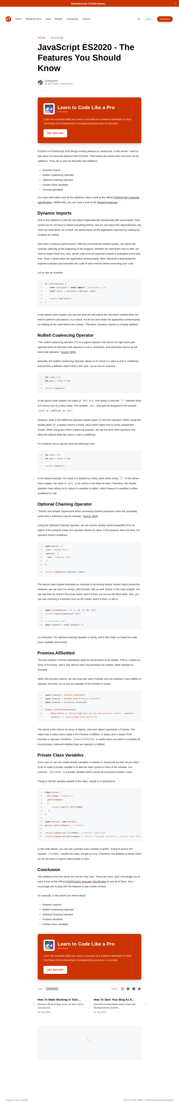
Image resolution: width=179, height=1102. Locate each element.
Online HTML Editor (133, 1100)
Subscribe (165, 19)
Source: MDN (68, 352)
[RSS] (29, 1100)
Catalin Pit (51, 81)
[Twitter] (122, 989)
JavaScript (52, 989)
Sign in (149, 19)
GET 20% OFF (55, 133)
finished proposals (107, 202)
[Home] (8, 19)
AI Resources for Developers (159, 1100)
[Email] (139, 989)
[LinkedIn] (134, 989)
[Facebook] (128, 989)
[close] (175, 3)
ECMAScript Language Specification (86, 881)
